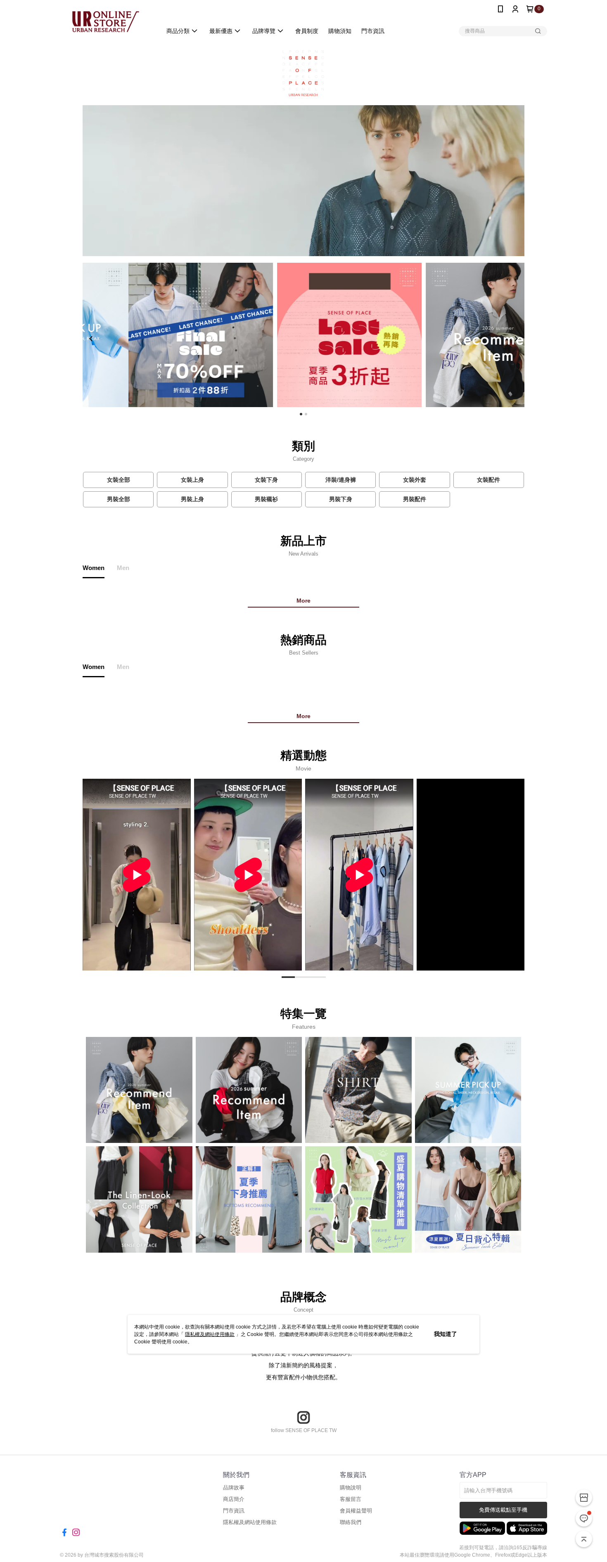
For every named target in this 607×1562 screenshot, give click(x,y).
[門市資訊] (584, 1497)
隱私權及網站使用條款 (210, 1334)
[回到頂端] (584, 1539)
